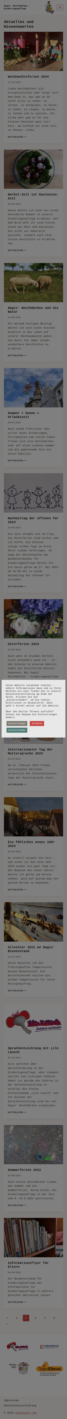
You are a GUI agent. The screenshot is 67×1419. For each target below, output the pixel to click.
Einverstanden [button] (16, 730)
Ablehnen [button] (37, 723)
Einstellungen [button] (16, 723)
